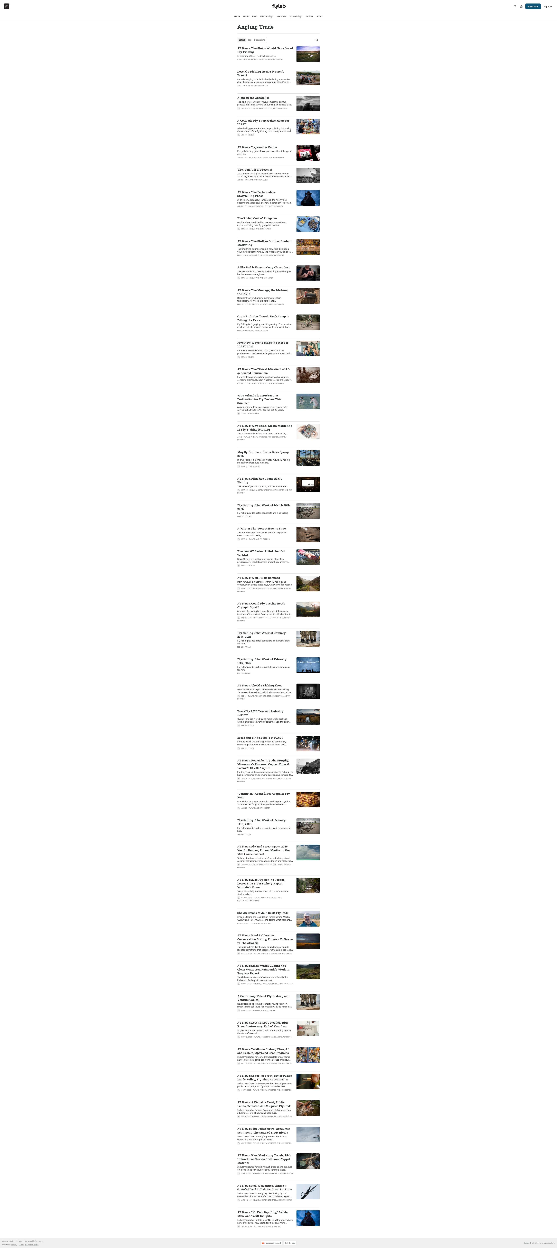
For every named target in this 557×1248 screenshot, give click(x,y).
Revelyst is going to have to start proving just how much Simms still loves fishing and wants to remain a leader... (264, 1005)
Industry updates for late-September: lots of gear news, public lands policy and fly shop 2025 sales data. (264, 1085)
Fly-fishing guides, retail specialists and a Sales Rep (262, 512)
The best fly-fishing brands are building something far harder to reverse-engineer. (264, 273)
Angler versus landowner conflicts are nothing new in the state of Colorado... (264, 1032)
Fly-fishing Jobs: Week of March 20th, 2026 (264, 507)
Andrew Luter (261, 86)
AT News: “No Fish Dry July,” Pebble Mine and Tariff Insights (262, 1214)
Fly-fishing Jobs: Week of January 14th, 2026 (261, 822)
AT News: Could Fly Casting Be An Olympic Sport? (261, 605)
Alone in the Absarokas (253, 98)
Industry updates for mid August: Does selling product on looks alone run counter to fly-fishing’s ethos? (264, 1168)
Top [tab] (249, 40)
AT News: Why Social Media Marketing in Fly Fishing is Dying (264, 427)
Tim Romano (277, 59)
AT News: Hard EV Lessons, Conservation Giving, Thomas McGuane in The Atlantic (265, 939)
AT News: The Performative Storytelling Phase (256, 194)
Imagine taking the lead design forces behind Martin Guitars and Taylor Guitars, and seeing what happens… (264, 918)
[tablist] (252, 40)
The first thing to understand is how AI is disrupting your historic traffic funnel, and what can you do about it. (264, 250)
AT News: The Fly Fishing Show (259, 685)
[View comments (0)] (257, 210)
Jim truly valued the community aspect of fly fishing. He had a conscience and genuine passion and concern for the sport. (265, 773)
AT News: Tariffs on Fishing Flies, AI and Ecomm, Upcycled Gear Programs (263, 1051)
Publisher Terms (36, 1241)
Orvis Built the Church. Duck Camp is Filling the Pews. (263, 318)
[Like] (239, 361)
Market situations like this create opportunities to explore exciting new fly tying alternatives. (261, 224)
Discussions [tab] (259, 40)
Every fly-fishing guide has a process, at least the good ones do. (264, 152)
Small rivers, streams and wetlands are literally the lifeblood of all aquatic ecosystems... (262, 979)
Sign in (548, 6)
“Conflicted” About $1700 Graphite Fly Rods (263, 795)
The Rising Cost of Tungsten (257, 218)
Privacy (14, 1245)
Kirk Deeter (273, 437)
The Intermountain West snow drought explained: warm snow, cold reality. (262, 534)
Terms (21, 1245)
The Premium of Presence (254, 169)
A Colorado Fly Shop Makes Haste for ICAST (263, 122)
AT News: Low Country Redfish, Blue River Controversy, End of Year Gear (262, 1024)
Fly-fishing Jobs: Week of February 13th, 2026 (262, 661)
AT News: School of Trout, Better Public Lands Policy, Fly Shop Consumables (264, 1077)
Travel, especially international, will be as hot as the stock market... (262, 892)
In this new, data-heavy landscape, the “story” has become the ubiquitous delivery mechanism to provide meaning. (264, 201)
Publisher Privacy (22, 1241)
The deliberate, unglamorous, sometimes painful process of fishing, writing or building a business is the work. (264, 103)
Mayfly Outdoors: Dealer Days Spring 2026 (263, 454)
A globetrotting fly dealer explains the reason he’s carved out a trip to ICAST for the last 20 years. (262, 408)
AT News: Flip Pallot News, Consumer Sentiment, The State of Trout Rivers (263, 1130)
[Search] (515, 6)
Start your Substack (272, 1243)
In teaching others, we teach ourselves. (256, 55)
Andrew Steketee (259, 59)
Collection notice (32, 1245)
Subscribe (533, 6)
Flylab (247, 59)
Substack (527, 1243)
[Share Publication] (521, 6)
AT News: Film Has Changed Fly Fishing (259, 480)
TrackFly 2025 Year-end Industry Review (260, 713)
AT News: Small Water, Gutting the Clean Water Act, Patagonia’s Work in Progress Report (263, 969)
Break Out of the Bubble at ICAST (260, 737)
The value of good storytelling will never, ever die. (262, 486)
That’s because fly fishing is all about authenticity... (262, 433)
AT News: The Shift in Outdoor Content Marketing (264, 243)
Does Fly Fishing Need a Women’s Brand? (260, 73)
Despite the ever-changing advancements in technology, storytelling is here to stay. (259, 299)
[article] (278, 55)
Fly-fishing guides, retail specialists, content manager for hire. (263, 642)
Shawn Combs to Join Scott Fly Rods (263, 913)
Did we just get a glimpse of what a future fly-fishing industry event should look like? (263, 461)
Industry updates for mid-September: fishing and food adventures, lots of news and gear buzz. (264, 1111)
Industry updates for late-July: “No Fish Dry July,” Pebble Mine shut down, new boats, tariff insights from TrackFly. (265, 1221)
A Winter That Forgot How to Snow (262, 528)
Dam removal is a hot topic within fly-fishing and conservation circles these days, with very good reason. (264, 583)
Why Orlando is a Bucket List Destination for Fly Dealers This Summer (259, 399)
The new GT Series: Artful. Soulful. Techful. (261, 553)
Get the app (290, 1243)
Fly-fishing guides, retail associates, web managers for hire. (264, 829)
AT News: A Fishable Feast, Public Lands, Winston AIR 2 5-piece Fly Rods (264, 1104)
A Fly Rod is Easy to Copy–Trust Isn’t (263, 267)
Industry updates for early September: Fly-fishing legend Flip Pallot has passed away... (261, 1138)
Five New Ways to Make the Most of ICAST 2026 (262, 344)
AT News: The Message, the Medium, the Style (262, 292)
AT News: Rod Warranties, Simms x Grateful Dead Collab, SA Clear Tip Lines (264, 1187)
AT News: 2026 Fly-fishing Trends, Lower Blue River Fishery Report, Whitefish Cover (261, 883)
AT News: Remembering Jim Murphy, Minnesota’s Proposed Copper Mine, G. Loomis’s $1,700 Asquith (263, 764)
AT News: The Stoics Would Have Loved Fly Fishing (265, 50)
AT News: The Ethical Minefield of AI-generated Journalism (263, 371)
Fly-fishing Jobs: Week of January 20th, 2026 (261, 634)
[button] (237, 16)
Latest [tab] (242, 40)
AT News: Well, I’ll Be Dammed (258, 578)
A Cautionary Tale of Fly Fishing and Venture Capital (263, 998)
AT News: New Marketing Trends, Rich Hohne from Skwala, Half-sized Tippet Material (264, 1159)
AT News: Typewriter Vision (257, 147)
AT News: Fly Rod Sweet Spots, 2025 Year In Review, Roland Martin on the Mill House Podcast (263, 850)
